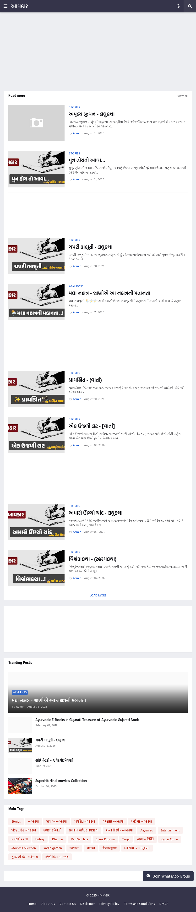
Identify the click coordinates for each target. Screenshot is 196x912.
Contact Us (68, 903)
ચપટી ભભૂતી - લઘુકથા (91, 247)
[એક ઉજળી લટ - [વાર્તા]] (36, 435)
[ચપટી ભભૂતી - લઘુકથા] (36, 256)
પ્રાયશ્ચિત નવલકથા (84, 821)
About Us (48, 903)
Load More (98, 595)
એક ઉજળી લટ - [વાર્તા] (92, 426)
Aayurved (146, 830)
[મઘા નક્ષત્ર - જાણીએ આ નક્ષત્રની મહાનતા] (36, 302)
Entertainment (170, 830)
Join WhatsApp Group (171, 876)
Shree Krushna (105, 839)
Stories (16, 821)
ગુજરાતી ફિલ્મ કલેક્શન (24, 856)
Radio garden (53, 848)
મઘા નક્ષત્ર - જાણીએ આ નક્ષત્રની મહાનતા (109, 293)
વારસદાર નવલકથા (113, 821)
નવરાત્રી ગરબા (19, 839)
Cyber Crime (169, 839)
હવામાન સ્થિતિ (145, 839)
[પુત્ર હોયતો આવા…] (36, 169)
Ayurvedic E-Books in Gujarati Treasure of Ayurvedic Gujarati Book (87, 719)
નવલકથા (33, 821)
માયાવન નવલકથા (56, 821)
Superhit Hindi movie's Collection (61, 780)
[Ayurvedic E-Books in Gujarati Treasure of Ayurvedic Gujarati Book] (20, 725)
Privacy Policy (109, 903)
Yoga (126, 839)
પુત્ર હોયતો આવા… (87, 160)
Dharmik (57, 839)
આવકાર (19, 6)
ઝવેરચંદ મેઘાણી (52, 830)
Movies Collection (23, 848)
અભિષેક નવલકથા (141, 821)
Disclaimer (87, 903)
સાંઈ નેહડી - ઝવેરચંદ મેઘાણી (54, 760)
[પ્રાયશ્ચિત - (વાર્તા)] (36, 389)
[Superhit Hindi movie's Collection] (20, 786)
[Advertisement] (98, 51)
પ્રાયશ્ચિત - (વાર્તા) (85, 380)
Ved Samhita (79, 839)
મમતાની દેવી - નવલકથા (119, 830)
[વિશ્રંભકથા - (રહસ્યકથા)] (36, 568)
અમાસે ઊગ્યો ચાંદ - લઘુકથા (96, 512)
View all (182, 95)
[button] (5, 6)
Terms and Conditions (139, 903)
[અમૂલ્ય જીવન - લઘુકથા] (36, 123)
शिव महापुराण (110, 848)
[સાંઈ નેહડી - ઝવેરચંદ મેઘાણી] (20, 766)
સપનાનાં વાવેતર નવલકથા (83, 830)
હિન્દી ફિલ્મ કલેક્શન (57, 856)
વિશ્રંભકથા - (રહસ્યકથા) (92, 559)
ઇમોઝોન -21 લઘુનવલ (137, 848)
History (39, 839)
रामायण (91, 848)
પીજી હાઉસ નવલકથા (23, 830)
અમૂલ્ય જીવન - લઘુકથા (92, 114)
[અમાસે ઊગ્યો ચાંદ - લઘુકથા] (36, 522)
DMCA (164, 903)
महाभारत (74, 848)
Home (32, 903)
